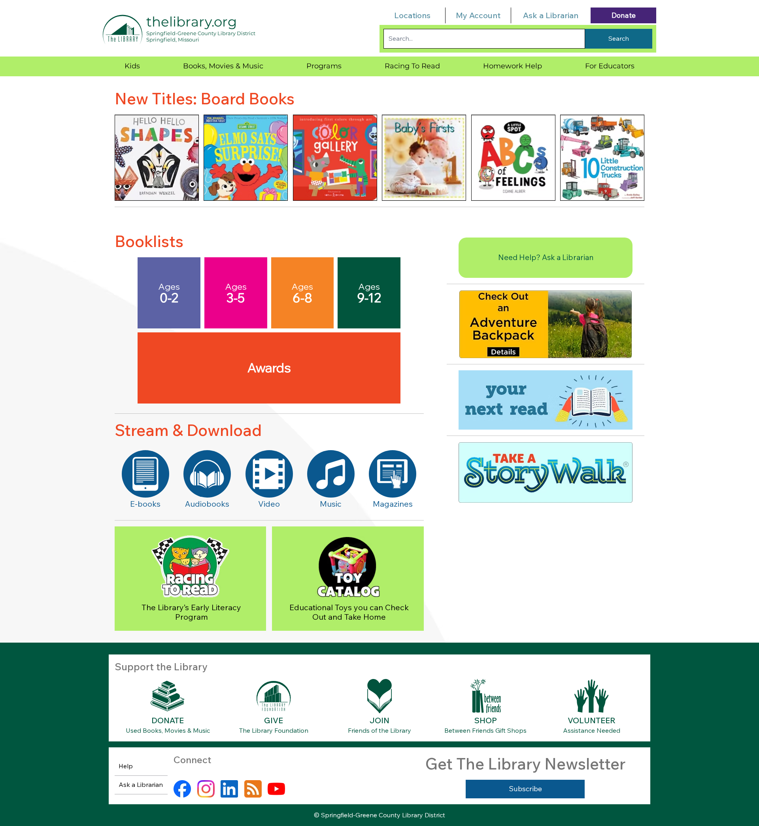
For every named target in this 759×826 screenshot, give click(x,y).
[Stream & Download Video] (269, 474)
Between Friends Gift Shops (485, 730)
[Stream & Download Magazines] (392, 474)
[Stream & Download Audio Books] (207, 474)
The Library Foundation (273, 730)
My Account (478, 15)
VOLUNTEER (592, 720)
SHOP (485, 720)
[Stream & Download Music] (331, 474)
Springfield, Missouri (172, 39)
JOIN (379, 720)
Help (126, 766)
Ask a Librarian (550, 15)
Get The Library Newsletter (525, 763)
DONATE (167, 720)
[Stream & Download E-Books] (145, 474)
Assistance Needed (591, 730)
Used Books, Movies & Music (168, 730)
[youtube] (276, 789)
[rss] (253, 789)
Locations (412, 15)
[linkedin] (229, 789)
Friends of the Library (379, 730)
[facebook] (182, 789)
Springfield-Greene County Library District (200, 33)
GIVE (273, 720)
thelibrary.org (191, 21)
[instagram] (206, 789)
